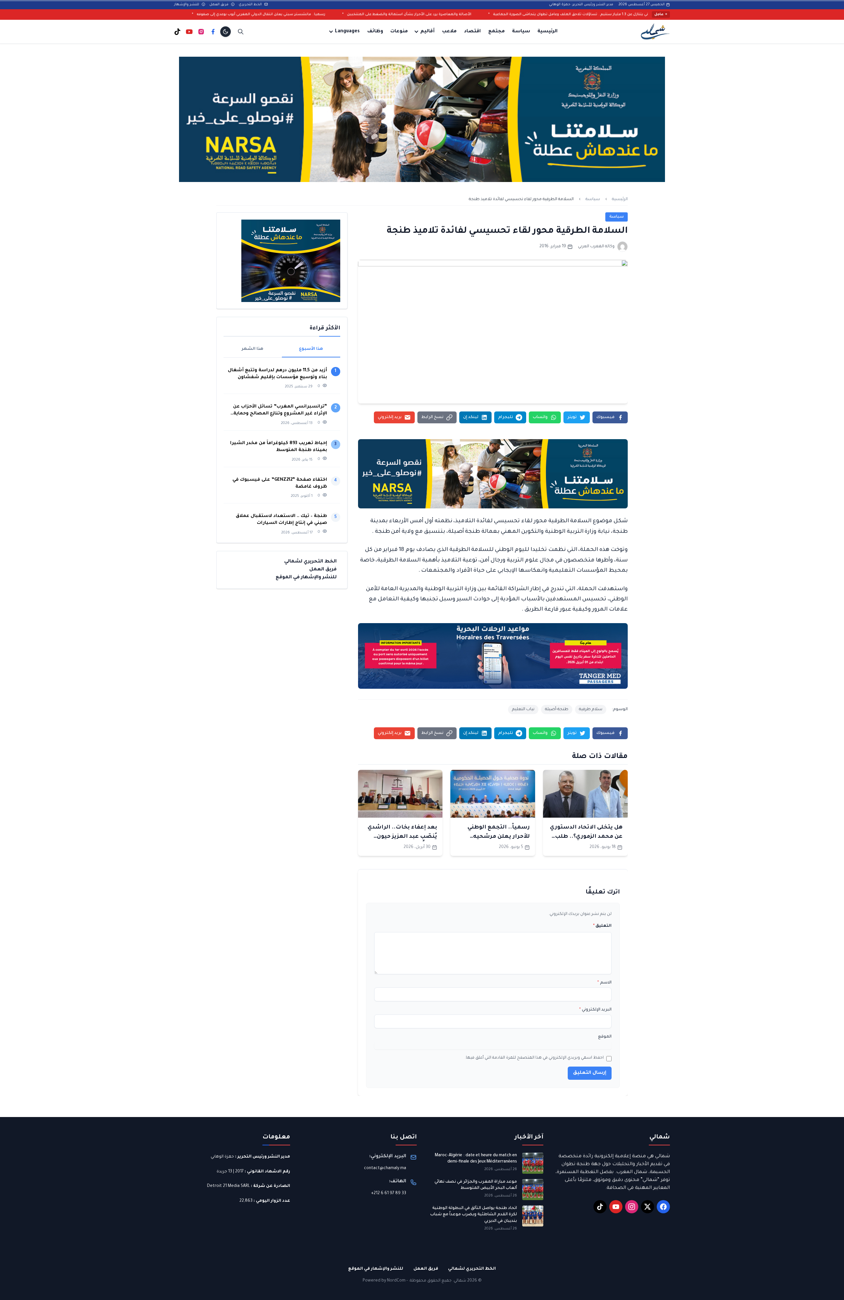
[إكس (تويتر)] (647, 1206)
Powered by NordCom (384, 1281)
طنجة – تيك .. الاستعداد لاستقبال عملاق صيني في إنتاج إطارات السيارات (281, 520)
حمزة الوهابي (222, 1157)
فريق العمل (219, 5)
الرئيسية (547, 31)
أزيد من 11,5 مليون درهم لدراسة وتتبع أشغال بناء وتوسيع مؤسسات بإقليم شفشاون (277, 374)
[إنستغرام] (201, 31)
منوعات (399, 31)
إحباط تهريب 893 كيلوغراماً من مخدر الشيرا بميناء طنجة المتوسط (278, 447)
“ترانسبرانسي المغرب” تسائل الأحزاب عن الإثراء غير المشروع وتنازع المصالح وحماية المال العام (280, 410)
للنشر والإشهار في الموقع (306, 577)
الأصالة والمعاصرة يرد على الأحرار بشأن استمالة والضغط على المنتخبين (507, 14)
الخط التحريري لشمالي (310, 561)
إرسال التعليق (589, 1073)
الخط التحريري (251, 5)
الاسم (604, 983)
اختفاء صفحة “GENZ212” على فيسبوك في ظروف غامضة (279, 483)
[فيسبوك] (213, 31)
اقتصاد (472, 31)
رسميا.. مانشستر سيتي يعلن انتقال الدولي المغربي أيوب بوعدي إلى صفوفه (359, 14)
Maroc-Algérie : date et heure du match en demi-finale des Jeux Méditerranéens (476, 1158)
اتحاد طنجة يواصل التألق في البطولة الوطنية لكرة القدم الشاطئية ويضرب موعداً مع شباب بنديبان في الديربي (473, 1215)
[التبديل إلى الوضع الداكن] (225, 31)
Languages (347, 31)
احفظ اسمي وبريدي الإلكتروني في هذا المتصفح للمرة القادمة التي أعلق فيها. (534, 1058)
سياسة (521, 31)
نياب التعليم (523, 709)
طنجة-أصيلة (556, 709)
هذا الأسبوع (311, 349)
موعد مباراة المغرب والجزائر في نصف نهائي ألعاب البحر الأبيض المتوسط (476, 1185)
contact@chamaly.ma (385, 1168)
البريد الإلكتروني (595, 1010)
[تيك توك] (177, 31)
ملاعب (449, 31)
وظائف (375, 31)
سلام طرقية (590, 709)
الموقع (605, 1037)
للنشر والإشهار (187, 5)
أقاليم (427, 31)
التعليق (602, 926)
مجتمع (496, 31)
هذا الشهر (252, 349)
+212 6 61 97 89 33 (388, 1193)
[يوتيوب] (189, 31)
